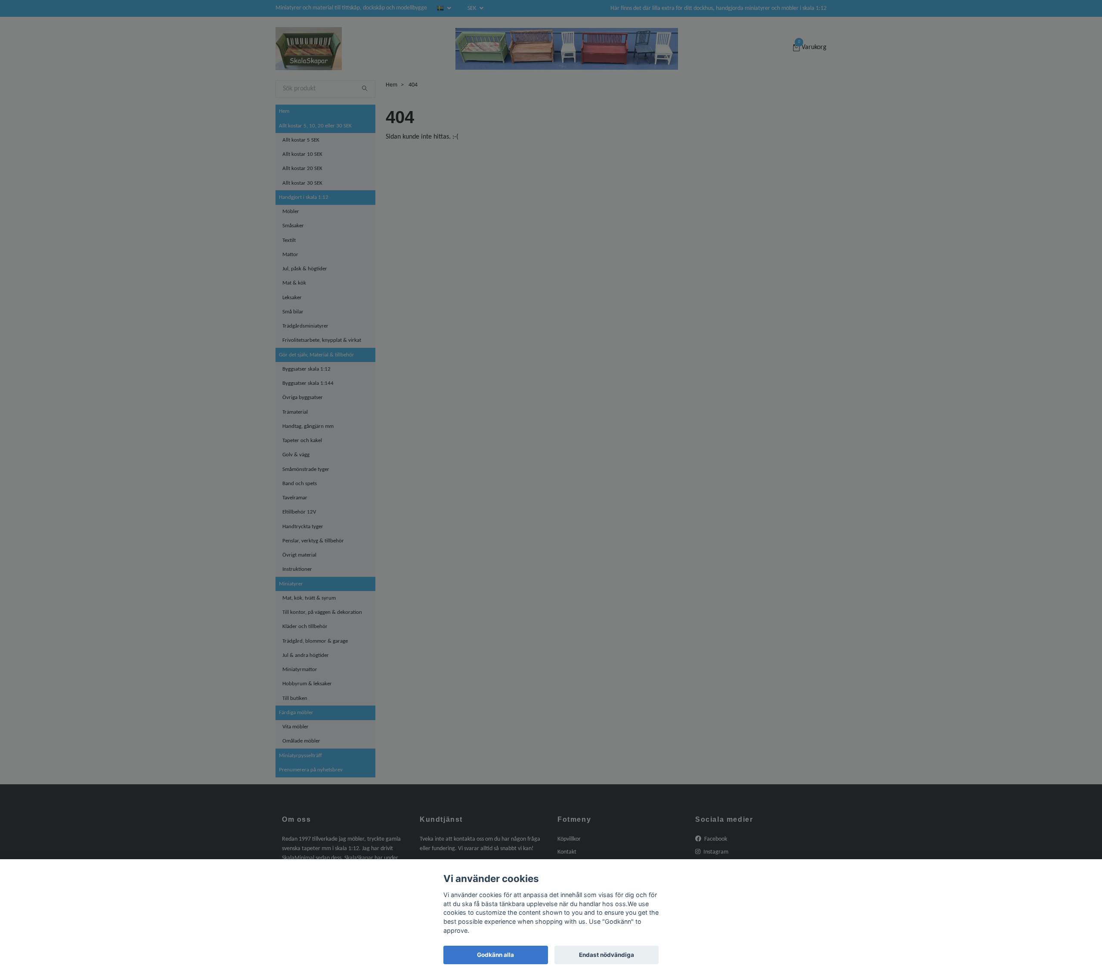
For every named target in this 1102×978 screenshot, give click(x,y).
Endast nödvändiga (606, 954)
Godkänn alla (495, 954)
